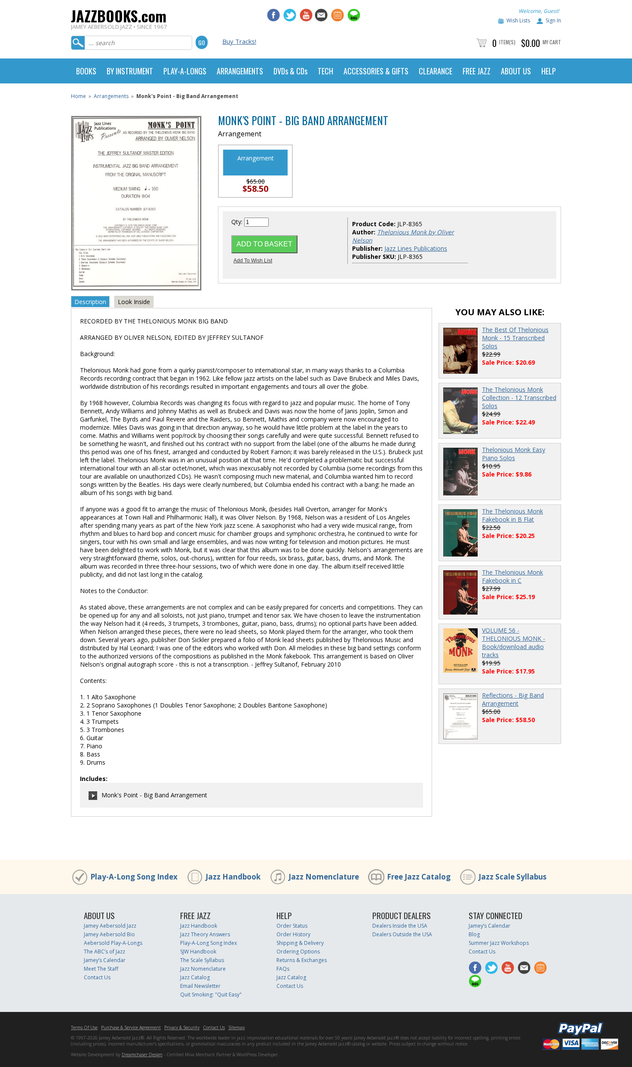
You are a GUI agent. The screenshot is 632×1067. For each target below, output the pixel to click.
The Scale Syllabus (202, 960)
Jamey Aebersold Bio (109, 934)
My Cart (552, 42)
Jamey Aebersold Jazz (110, 925)
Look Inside (134, 302)
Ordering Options (298, 951)
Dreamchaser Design (142, 1055)
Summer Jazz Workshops (499, 943)
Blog (474, 934)
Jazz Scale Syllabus (512, 877)
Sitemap (236, 1027)
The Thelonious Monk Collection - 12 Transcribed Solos (519, 397)
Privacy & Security (181, 1027)
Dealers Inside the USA (399, 925)
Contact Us (97, 977)
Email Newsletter (200, 986)
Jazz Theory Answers (205, 934)
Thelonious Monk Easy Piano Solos (513, 454)
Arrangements (111, 96)
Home (78, 96)
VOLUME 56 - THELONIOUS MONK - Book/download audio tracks (513, 642)
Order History (293, 934)
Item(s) (507, 42)
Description (90, 302)
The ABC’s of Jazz (104, 951)
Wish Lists (518, 20)
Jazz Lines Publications (415, 248)
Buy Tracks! (239, 41)
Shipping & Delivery (300, 943)
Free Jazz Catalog (419, 877)
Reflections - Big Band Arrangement (513, 699)
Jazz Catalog (195, 977)
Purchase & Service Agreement (131, 1027)
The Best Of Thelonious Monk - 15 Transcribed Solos (515, 338)
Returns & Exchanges (301, 960)
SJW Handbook (198, 951)
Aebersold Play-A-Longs (113, 943)
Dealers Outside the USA (402, 934)
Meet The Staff (101, 968)
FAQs (282, 968)
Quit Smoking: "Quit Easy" (211, 994)
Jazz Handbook (233, 877)
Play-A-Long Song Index (134, 877)
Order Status (291, 925)
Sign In (553, 20)
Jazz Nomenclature (323, 877)
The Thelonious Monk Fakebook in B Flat (512, 515)
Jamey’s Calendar (105, 960)
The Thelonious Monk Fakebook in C (512, 576)
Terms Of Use (84, 1027)
